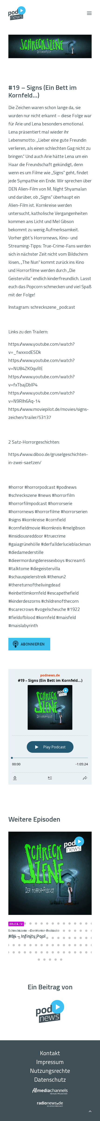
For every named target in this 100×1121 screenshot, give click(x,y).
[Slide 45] (75, 938)
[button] (89, 13)
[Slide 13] (75, 923)
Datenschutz (50, 1079)
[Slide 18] (14, 930)
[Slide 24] (47, 930)
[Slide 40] (47, 938)
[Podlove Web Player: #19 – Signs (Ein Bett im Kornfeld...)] (50, 727)
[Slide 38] (36, 938)
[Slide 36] (25, 938)
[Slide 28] (69, 930)
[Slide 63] (86, 945)
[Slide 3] (19, 923)
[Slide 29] (75, 930)
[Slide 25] (53, 930)
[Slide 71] (41, 952)
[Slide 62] (80, 945)
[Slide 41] (53, 938)
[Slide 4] (25, 923)
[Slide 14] (80, 923)
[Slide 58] (58, 945)
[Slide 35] (19, 938)
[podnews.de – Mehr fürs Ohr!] (17, 13)
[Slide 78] (80, 952)
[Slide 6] (36, 923)
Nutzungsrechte (50, 1070)
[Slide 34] (14, 938)
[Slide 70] (36, 952)
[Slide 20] (25, 930)
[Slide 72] (47, 952)
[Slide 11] (64, 923)
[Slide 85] (61, 959)
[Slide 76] (69, 952)
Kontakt (50, 1053)
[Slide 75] (64, 952)
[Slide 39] (41, 938)
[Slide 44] (69, 938)
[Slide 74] (58, 952)
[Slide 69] (30, 952)
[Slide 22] (36, 930)
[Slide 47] (86, 938)
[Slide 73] (53, 952)
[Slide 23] (41, 930)
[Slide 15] (86, 923)
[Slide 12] (69, 923)
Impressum (50, 1061)
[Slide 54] (36, 945)
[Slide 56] (47, 945)
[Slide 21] (30, 930)
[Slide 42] (58, 938)
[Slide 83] (50, 959)
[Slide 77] (75, 952)
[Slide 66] (14, 952)
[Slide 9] (53, 923)
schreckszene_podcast (52, 307)
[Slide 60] (69, 945)
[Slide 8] (47, 923)
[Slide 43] (64, 938)
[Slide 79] (86, 952)
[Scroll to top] (90, 1110)
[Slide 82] (44, 959)
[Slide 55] (41, 945)
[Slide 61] (75, 945)
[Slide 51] (19, 945)
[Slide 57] (53, 945)
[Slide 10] (58, 923)
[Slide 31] (86, 930)
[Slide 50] (14, 945)
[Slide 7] (41, 923)
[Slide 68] (25, 952)
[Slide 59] (64, 945)
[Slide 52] (25, 945)
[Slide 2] (14, 923)
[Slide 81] (39, 959)
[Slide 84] (55, 959)
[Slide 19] (19, 930)
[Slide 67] (19, 952)
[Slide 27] (64, 930)
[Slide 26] (58, 930)
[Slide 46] (80, 938)
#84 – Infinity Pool (32, 934)
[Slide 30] (80, 930)
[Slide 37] (30, 938)
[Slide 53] (30, 945)
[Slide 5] (30, 923)
